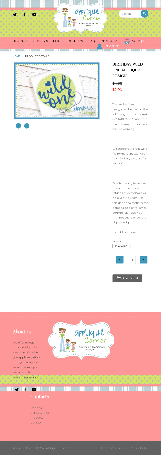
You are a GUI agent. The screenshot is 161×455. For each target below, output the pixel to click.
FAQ (92, 41)
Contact (109, 41)
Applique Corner (24, 448)
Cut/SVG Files (46, 41)
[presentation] (18, 126)
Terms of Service (112, 448)
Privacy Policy (139, 448)
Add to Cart (130, 278)
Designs (20, 41)
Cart (138, 41)
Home (16, 56)
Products (74, 41)
